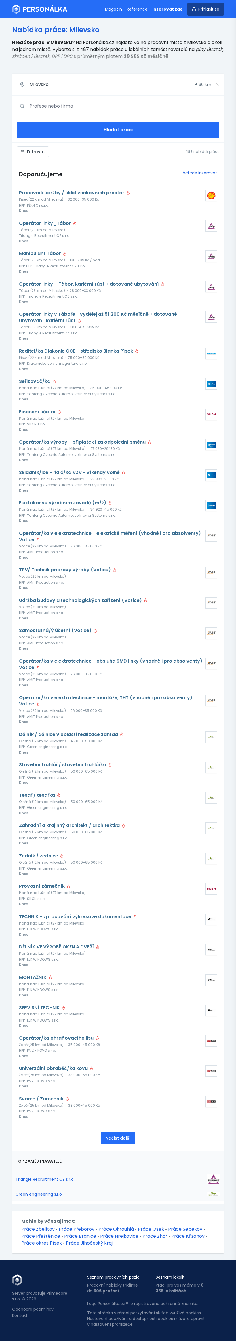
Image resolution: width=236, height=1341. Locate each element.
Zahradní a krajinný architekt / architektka (70, 825)
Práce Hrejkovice (119, 1236)
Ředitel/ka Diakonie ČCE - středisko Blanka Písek (76, 351)
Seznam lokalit (170, 1277)
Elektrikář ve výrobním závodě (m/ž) (63, 503)
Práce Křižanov (188, 1236)
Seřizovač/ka (35, 381)
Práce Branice (80, 1236)
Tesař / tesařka (37, 795)
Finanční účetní (38, 412)
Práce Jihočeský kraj (89, 1243)
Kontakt (20, 1315)
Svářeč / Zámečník (42, 1099)
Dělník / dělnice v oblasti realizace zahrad (69, 734)
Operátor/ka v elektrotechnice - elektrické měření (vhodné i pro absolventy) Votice (110, 536)
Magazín (113, 9)
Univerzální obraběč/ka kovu (54, 1068)
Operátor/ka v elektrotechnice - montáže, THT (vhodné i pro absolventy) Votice (105, 701)
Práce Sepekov (185, 1229)
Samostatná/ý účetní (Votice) (56, 630)
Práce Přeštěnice (40, 1236)
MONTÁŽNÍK (33, 977)
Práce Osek (151, 1229)
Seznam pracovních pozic (113, 1277)
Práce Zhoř (154, 1236)
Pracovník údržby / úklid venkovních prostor (72, 193)
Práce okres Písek (41, 1243)
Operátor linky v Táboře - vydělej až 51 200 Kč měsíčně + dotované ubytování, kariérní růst (98, 317)
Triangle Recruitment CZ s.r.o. (45, 1179)
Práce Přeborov (76, 1229)
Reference (137, 9)
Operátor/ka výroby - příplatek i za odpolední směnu (83, 442)
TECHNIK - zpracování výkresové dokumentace (75, 917)
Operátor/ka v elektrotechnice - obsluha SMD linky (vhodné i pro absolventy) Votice (110, 664)
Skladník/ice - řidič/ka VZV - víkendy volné (70, 472)
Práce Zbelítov (38, 1229)
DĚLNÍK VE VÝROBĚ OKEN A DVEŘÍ (57, 947)
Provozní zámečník (42, 886)
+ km (203, 85)
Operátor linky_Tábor (45, 223)
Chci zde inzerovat (198, 173)
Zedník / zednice (39, 856)
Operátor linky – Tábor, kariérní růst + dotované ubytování (89, 284)
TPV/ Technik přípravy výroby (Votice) (65, 570)
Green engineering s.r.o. (39, 1194)
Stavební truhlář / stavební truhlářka (63, 765)
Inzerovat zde (167, 9)
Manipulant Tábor (40, 253)
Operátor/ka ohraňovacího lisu (57, 1038)
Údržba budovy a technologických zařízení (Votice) (81, 600)
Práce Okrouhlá (116, 1229)
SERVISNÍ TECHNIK (40, 1008)
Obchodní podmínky (33, 1309)
